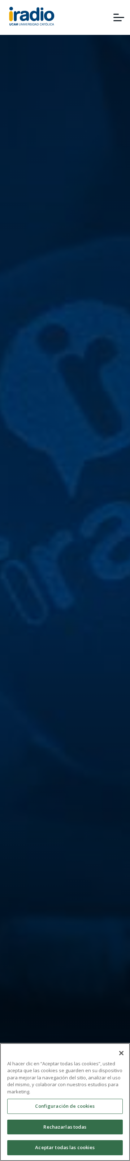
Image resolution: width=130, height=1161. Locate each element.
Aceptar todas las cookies (65, 1147)
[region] (65, 1102)
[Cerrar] (121, 1053)
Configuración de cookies (65, 1106)
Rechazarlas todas (64, 1127)
